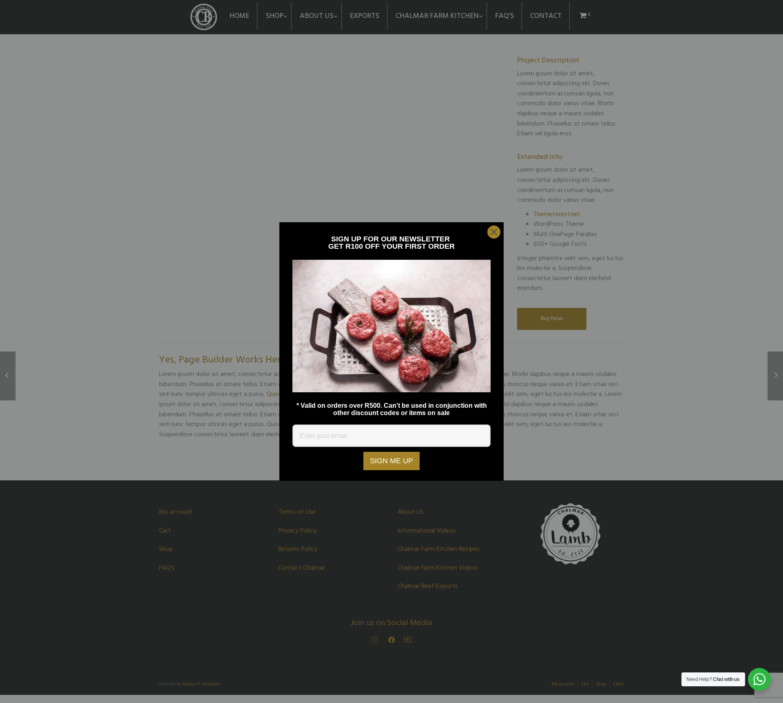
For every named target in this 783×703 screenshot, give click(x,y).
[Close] (494, 232)
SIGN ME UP (391, 461)
